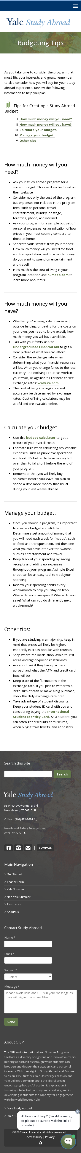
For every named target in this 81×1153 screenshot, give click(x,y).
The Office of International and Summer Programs (37, 1052)
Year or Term (15, 882)
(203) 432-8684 (24, 819)
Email (9, 954)
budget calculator (41, 437)
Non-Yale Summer (18, 897)
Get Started (14, 874)
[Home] (38, 22)
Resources (14, 904)
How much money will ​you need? (45, 119)
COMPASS (45, 848)
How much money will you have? (45, 124)
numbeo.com (58, 275)
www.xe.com (48, 383)
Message (12, 986)
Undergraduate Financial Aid (36, 347)
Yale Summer (15, 889)
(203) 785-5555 (14, 833)
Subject (10, 970)
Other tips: (28, 140)
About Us (13, 912)
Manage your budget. (37, 135)
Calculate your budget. (38, 130)
